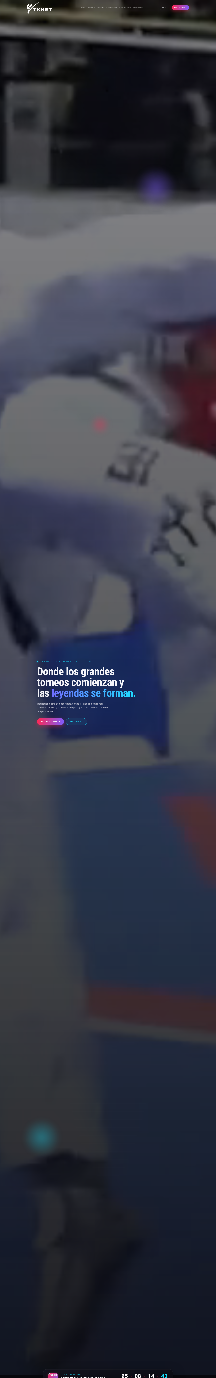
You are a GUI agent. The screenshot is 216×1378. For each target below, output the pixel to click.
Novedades (138, 7)
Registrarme (180, 8)
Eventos (91, 7)
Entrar (165, 8)
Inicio (83, 7)
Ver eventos (76, 721)
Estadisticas (111, 7)
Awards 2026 (125, 7)
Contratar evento (50, 721)
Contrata (100, 7)
